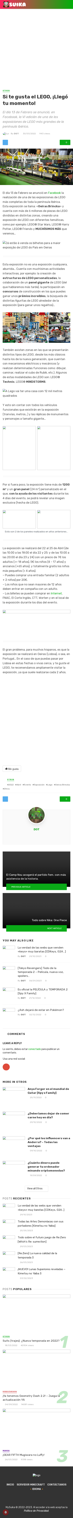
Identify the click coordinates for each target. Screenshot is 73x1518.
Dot (16, 133)
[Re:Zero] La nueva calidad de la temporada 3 (37, 1255)
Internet (56, 593)
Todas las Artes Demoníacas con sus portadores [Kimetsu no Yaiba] (40, 1223)
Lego (49, 784)
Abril (18, 784)
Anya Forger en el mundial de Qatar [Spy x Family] (48, 1090)
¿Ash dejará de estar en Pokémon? (41, 1010)
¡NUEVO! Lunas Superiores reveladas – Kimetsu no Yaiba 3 (41, 1271)
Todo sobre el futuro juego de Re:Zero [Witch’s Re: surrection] (42, 1239)
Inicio (10, 1484)
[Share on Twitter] (5, 142)
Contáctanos (56, 1484)
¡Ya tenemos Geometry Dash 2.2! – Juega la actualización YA (31, 1397)
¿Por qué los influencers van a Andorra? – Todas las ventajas (49, 1142)
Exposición (39, 784)
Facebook (54, 193)
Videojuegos (10, 1392)
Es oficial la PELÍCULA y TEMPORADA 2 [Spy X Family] (43, 991)
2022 (11, 784)
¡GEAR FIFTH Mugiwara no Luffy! (23, 1455)
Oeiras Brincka (62, 784)
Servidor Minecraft (31, 1484)
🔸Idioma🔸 (36, 1489)
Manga (6, 1451)
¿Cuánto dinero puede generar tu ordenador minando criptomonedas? (46, 1166)
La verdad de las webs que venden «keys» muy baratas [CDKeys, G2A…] (42, 949)
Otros (6, 91)
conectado (34, 1049)
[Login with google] (6, 1071)
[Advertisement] (36, 50)
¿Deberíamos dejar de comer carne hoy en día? (48, 1115)
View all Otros (35, 1188)
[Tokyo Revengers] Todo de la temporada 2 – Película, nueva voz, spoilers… (41, 971)
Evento (27, 784)
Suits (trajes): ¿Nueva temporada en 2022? (31, 1340)
